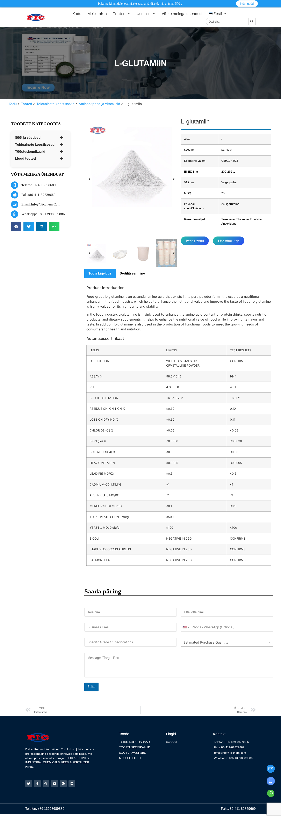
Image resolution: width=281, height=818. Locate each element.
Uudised (144, 14)
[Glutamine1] (131, 164)
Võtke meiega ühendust (182, 14)
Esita (91, 687)
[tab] (100, 273)
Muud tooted (25, 158)
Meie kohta (97, 14)
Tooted (119, 14)
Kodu (76, 14)
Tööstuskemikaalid (30, 151)
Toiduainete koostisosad (35, 144)
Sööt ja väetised (28, 137)
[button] (16, 226)
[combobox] (185, 627)
